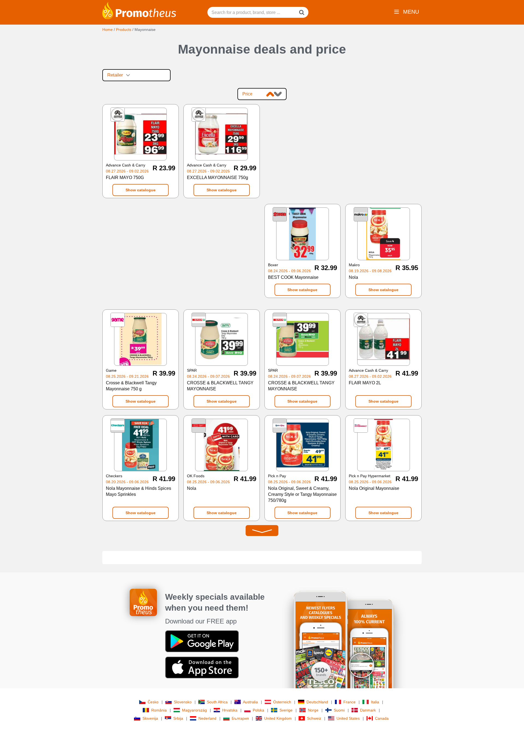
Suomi (339, 710)
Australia (250, 702)
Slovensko (183, 702)
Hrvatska (229, 710)
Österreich (282, 702)
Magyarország (194, 710)
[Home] (139, 10)
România (159, 710)
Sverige (286, 710)
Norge (313, 710)
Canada (382, 718)
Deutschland (317, 702)
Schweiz (314, 718)
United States (348, 718)
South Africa (217, 702)
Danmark (368, 710)
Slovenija (150, 718)
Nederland (207, 718)
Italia (375, 702)
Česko (153, 702)
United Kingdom (278, 718)
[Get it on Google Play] (202, 641)
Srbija (178, 718)
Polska (258, 710)
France (349, 702)
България (240, 718)
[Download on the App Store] (202, 667)
